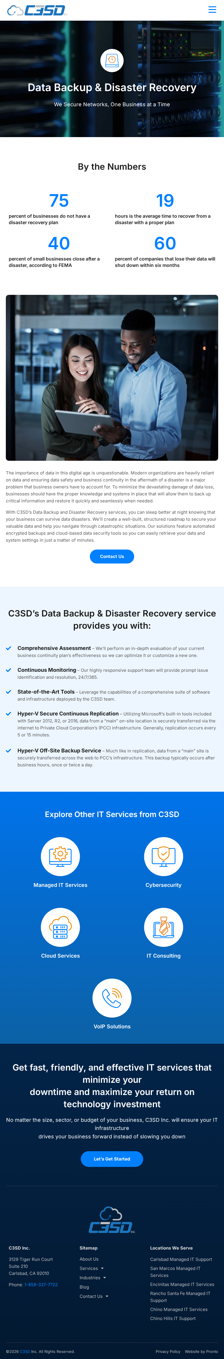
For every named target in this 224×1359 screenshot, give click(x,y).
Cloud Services (60, 956)
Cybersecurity (164, 885)
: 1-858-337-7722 (40, 1284)
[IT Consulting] (163, 927)
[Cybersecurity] (163, 856)
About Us (89, 1259)
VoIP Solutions (112, 1026)
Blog (84, 1287)
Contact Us (91, 1296)
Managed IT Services (61, 885)
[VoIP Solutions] (112, 998)
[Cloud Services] (60, 927)
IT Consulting (164, 956)
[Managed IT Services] (60, 856)
